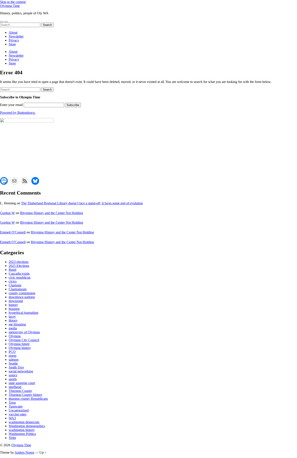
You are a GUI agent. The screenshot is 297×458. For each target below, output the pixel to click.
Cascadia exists (19, 273)
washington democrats (24, 422)
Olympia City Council (24, 340)
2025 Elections (19, 266)
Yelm (12, 438)
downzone (16, 301)
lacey (12, 316)
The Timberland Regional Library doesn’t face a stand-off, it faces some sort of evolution (82, 203)
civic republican (19, 277)
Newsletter (16, 36)
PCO (12, 352)
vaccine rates (17, 414)
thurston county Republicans (28, 398)
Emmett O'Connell (13, 232)
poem (12, 355)
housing (14, 309)
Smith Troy (16, 367)
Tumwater (16, 406)
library (13, 320)
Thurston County (20, 391)
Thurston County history (25, 395)
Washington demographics (27, 426)
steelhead (15, 387)
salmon (13, 359)
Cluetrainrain (18, 289)
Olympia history (20, 348)
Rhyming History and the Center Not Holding (51, 213)
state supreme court (22, 383)
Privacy (14, 40)
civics (13, 281)
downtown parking (22, 297)
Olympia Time (10, 6)
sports (13, 379)
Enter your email (11, 105)
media (13, 328)
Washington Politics (22, 434)
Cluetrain (15, 285)
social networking (21, 371)
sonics (13, 375)
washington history (22, 430)
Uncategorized (19, 410)
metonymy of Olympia (24, 332)
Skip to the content (13, 2)
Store (12, 44)
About (13, 32)
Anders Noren (24, 452)
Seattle (13, 363)
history (13, 305)
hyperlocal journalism (23, 312)
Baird (12, 269)
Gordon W (7, 213)
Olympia (15, 336)
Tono (12, 402)
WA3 (12, 418)
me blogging (17, 324)
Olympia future (19, 344)
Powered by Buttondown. (17, 112)
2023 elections (18, 262)
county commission (22, 293)
